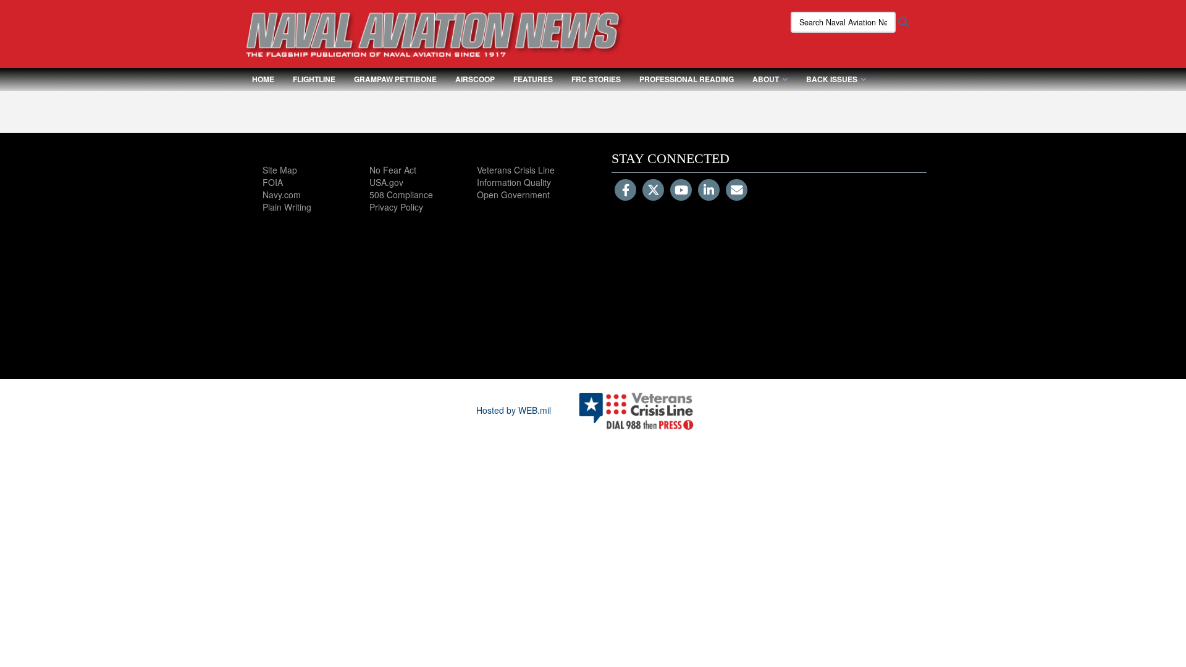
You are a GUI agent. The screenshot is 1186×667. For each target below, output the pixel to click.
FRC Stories (596, 79)
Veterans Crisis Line (516, 170)
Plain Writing (287, 207)
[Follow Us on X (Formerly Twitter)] (653, 191)
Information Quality (514, 182)
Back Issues (831, 79)
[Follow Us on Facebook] (625, 191)
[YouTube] (681, 191)
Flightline (314, 79)
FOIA (273, 182)
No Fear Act (392, 170)
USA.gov (386, 182)
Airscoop (475, 79)
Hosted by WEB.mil (513, 410)
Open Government (513, 194)
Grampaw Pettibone (395, 79)
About (765, 79)
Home (263, 79)
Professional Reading (686, 79)
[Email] (736, 191)
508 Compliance (401, 194)
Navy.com (282, 194)
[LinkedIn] (709, 191)
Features (533, 79)
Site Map (280, 170)
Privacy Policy (396, 207)
